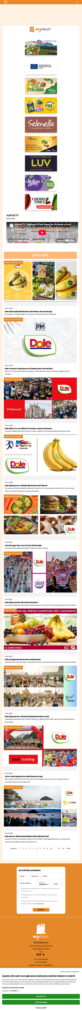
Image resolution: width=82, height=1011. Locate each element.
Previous (13, 848)
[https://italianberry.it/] (41, 184)
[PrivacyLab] (14, 991)
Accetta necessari (41, 1002)
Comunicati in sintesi (13, 319)
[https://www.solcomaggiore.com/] (41, 68)
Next (68, 848)
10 (51, 848)
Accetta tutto (41, 996)
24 (63, 848)
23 (59, 848)
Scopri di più (10, 218)
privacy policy (39, 903)
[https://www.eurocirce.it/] (41, 49)
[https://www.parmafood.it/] (41, 107)
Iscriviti (41, 910)
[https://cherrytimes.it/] (41, 204)
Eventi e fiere (10, 610)
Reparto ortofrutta (13, 263)
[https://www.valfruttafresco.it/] (41, 87)
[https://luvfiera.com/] (41, 165)
